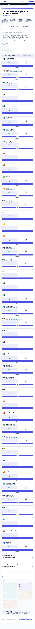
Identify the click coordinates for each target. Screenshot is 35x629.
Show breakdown (17, 67)
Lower (6, 436)
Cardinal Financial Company (9, 306)
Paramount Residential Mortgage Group (11, 530)
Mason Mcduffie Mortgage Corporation (11, 412)
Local (8, 1)
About (16, 1)
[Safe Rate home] (3, 1)
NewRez (7, 294)
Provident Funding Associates (10, 105)
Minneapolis (4, 6)
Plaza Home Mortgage (9, 259)
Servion (7, 235)
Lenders (14, 1)
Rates (10, 1)
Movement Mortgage (9, 164)
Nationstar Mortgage (9, 507)
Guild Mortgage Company (9, 223)
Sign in (23, 1)
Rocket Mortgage (8, 70)
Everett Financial (8, 365)
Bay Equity (7, 188)
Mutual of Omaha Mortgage (9, 282)
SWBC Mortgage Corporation (10, 200)
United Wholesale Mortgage (10, 58)
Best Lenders (9, 6)
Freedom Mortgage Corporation (10, 483)
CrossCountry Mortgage (9, 117)
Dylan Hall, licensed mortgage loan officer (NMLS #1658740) (19, 618)
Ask (27, 1)
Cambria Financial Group (9, 495)
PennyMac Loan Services (9, 318)
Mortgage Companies (15, 6)
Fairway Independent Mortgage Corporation (12, 82)
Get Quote (17, 65)
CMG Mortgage (8, 176)
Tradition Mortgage (8, 141)
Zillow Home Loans (8, 542)
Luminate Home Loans (9, 353)
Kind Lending (7, 471)
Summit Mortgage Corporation (10, 377)
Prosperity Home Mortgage (9, 129)
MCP (20, 1)
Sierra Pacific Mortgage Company (10, 424)
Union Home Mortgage (9, 341)
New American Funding (9, 247)
